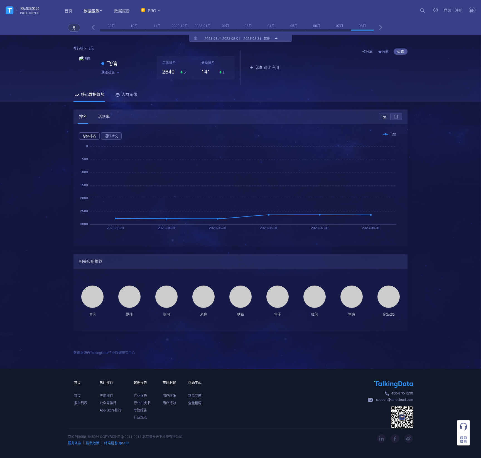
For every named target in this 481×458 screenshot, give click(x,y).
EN (472, 10)
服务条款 (74, 442)
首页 (68, 10)
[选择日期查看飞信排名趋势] (93, 27)
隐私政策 (92, 442)
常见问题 (195, 395)
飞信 (111, 63)
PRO (152, 10)
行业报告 (140, 395)
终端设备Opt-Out (116, 442)
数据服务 (91, 10)
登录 (447, 10)
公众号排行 (108, 402)
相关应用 (6, 334)
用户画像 (169, 395)
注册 (459, 10)
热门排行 (106, 382)
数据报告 (122, 10)
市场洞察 (169, 382)
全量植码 (195, 402)
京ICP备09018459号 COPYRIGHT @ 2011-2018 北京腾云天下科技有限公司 (125, 436)
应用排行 (106, 395)
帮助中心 (195, 382)
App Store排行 (110, 410)
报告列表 (80, 402)
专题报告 (140, 410)
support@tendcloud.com (394, 399)
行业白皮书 (142, 402)
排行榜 (78, 48)
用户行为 (169, 402)
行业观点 (140, 417)
